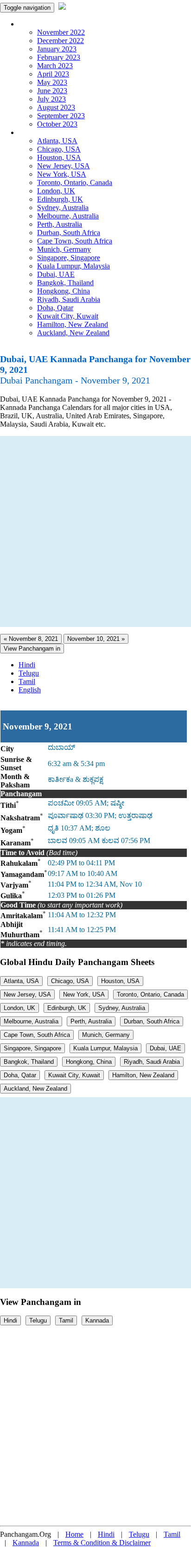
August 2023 (56, 107)
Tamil (27, 681)
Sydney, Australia (63, 207)
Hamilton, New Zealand (72, 324)
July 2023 (51, 99)
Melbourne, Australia (68, 216)
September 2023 (61, 116)
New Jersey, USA (63, 166)
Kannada (97, 1320)
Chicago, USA (59, 149)
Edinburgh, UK (60, 199)
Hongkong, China (63, 291)
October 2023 (57, 124)
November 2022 (61, 32)
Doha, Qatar (55, 308)
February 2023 (58, 57)
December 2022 (60, 41)
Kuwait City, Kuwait (67, 316)
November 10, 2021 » (96, 638)
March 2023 (55, 66)
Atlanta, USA (57, 141)
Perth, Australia (59, 224)
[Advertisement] (95, 531)
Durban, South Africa (68, 233)
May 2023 (52, 82)
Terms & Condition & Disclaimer (102, 1543)
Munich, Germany (64, 249)
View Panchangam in (32, 648)
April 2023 (53, 74)
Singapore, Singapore (68, 258)
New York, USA (61, 174)
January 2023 (56, 49)
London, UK (56, 191)
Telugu (29, 673)
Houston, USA (59, 157)
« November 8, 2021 (31, 638)
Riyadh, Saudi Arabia (68, 299)
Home (74, 1534)
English (30, 690)
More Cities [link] (36, 132)
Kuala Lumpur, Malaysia (73, 266)
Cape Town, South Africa (74, 241)
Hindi (27, 665)
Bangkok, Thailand (65, 283)
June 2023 (52, 91)
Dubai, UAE (56, 274)
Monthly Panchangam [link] (51, 24)
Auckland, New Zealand (73, 333)
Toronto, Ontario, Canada (74, 182)
